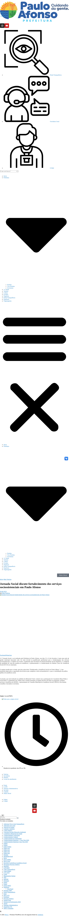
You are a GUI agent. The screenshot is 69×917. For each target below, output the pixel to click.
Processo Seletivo (9, 898)
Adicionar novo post (9, 825)
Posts (5, 894)
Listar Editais (7, 871)
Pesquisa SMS (8, 890)
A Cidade (6, 289)
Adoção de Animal (9, 827)
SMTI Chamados (8, 908)
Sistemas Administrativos (11, 905)
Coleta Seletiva (8, 830)
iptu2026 (6, 866)
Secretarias (10, 288)
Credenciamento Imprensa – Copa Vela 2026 (16, 840)
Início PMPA (7, 859)
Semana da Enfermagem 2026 (12, 902)
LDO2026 (7, 868)
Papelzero (6, 299)
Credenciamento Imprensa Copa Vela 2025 (16, 842)
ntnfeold (6, 879)
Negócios (6, 296)
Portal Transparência (9, 297)
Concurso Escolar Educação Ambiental (15, 832)
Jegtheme (40, 914)
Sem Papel (10, 889)
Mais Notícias (7, 579)
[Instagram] (2, 25)
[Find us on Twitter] (0, 911)
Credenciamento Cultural (11, 837)
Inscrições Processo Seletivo (12, 864)
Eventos (6, 294)
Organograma (7, 301)
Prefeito (9, 284)
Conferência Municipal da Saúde (13, 833)
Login (5, 874)
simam (5, 903)
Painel (5, 882)
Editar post (7, 848)
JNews (7, 914)
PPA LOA (7, 895)
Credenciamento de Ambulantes (13, 838)
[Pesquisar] (17, 171)
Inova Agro (7, 861)
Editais (5, 843)
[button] (34, 372)
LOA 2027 (7, 872)
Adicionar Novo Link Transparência (14, 824)
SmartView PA (8, 907)
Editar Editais (7, 846)
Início (5, 176)
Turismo (6, 291)
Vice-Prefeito (11, 286)
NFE (5, 877)
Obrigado (6, 881)
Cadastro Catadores (9, 829)
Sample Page (7, 900)
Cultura (6, 293)
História (6, 855)
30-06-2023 (3, 591)
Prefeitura (6, 897)
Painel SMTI (7, 885)
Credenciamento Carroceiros (12, 835)
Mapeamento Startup (9, 876)
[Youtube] (6, 25)
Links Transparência (9, 869)
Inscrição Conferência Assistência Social (15, 863)
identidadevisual (8, 856)
